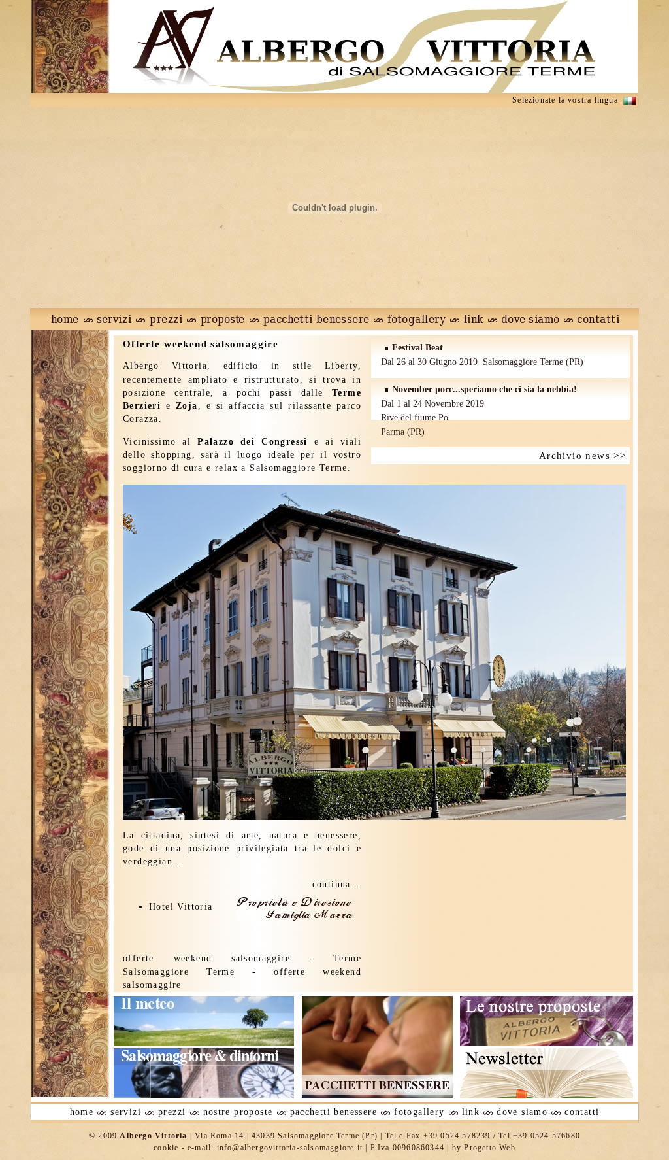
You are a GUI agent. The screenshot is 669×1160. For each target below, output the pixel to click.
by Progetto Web (483, 1147)
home (82, 1112)
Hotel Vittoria (181, 907)
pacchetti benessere (334, 1112)
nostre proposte (238, 1112)
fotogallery (419, 1112)
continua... (336, 884)
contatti (581, 1112)
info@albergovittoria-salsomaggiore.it (290, 1147)
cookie (166, 1147)
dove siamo (522, 1112)
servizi (125, 1112)
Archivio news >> (586, 456)
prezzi (172, 1112)
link (471, 1112)
